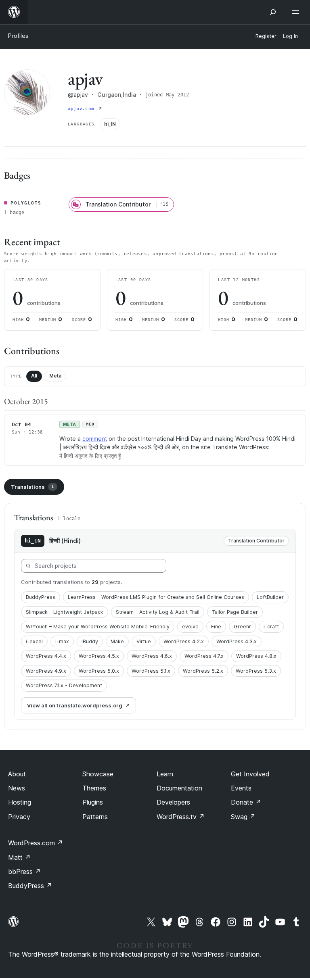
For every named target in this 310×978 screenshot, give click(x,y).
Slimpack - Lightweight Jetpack (64, 612)
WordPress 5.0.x (99, 671)
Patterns (95, 817)
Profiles (18, 35)
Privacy (19, 817)
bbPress (24, 871)
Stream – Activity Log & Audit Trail (157, 612)
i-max (62, 641)
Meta (55, 376)
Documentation (179, 788)
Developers (173, 802)
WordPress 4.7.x (204, 656)
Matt (19, 857)
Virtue (143, 641)
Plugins (92, 802)
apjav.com (82, 108)
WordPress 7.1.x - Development (64, 685)
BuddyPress (40, 597)
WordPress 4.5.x (99, 656)
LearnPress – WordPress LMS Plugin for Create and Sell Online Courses (156, 597)
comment (94, 438)
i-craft (271, 627)
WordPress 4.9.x (46, 671)
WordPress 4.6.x (152, 656)
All (34, 376)
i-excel (34, 641)
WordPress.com (35, 843)
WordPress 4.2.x (183, 641)
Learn (165, 774)
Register (266, 36)
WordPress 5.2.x (203, 671)
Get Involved (250, 774)
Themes (94, 788)
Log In (290, 36)
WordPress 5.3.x (256, 671)
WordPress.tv (181, 817)
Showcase (97, 774)
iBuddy (90, 641)
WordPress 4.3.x (236, 641)
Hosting (19, 802)
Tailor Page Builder (235, 612)
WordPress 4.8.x (256, 656)
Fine (216, 627)
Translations (32, 487)
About (17, 774)
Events (241, 788)
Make (117, 641)
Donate (246, 802)
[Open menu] (297, 12)
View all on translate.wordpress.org (74, 705)
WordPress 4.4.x (46, 656)
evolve (190, 627)
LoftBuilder (270, 597)
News (16, 788)
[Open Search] (273, 12)
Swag (243, 817)
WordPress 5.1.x (151, 671)
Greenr (242, 627)
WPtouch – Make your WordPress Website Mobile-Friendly (98, 627)
